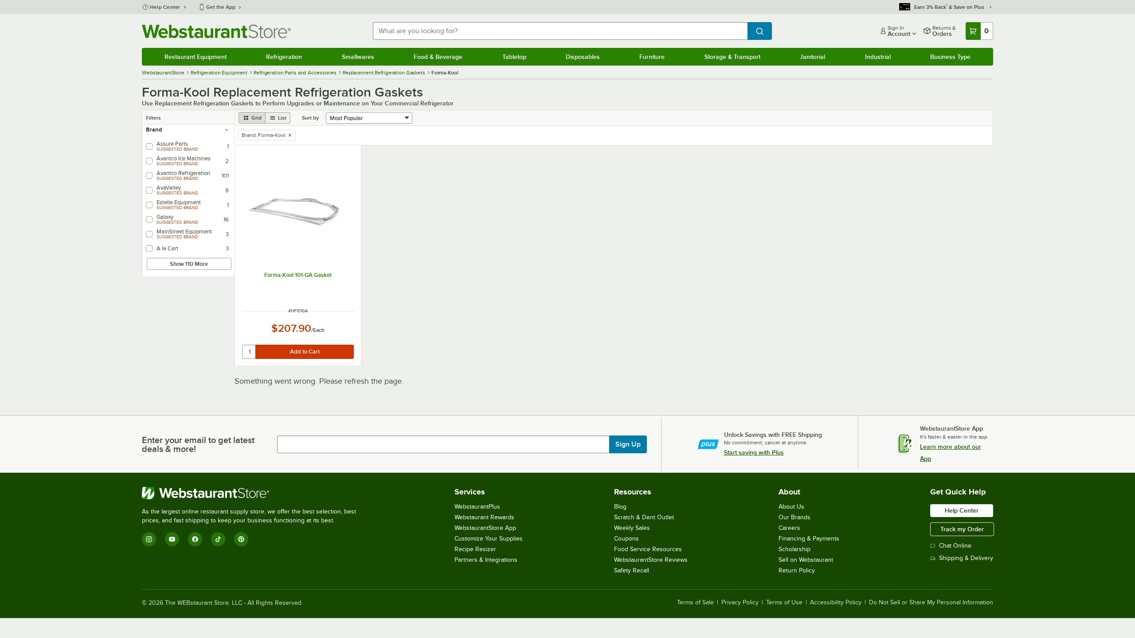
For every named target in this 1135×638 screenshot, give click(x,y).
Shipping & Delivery (966, 558)
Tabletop (514, 56)
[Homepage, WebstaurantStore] (216, 31)
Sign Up (628, 444)
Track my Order (962, 529)
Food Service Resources (648, 549)
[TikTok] (218, 539)
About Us (791, 506)
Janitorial (812, 56)
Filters (153, 118)
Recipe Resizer (475, 549)
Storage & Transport (732, 56)
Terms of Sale (695, 602)
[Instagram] (149, 539)
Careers (789, 528)
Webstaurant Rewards (484, 517)
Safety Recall (631, 570)
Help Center (165, 7)
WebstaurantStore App (485, 528)
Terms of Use (784, 602)
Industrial (878, 56)
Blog (620, 506)
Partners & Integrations (485, 559)
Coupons (626, 538)
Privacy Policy (740, 602)
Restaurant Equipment (195, 56)
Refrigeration (284, 56)
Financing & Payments (809, 538)
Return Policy (797, 570)
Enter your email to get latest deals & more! (198, 444)
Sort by (310, 118)
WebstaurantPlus (477, 506)
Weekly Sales (632, 528)
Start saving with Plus (754, 452)
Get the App (220, 7)
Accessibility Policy (835, 602)
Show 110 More (189, 264)
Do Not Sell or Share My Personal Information (931, 602)
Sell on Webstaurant (806, 559)
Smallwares (358, 56)
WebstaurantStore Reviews (651, 559)
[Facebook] (195, 539)
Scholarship (794, 549)
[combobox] (560, 31)
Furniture (652, 56)
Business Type (950, 56)
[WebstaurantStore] (253, 493)
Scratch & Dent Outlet (644, 517)
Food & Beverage (438, 56)
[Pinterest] (241, 539)
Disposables (583, 56)
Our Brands (794, 517)
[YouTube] (172, 539)
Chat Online (955, 545)
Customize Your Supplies (488, 538)
